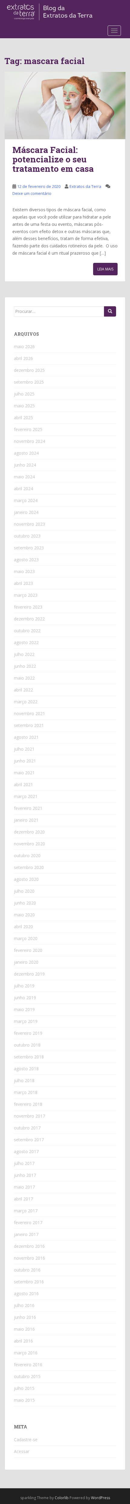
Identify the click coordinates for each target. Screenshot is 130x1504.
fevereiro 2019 (28, 1033)
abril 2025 (23, 417)
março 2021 (25, 796)
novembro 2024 (29, 441)
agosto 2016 (26, 1293)
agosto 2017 (26, 1151)
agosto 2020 (26, 879)
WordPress (100, 1497)
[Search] (110, 311)
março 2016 (25, 1353)
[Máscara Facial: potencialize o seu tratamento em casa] (65, 105)
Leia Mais (105, 269)
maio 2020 (24, 915)
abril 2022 (23, 690)
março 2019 (25, 1021)
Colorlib (62, 1497)
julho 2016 (24, 1305)
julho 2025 (24, 394)
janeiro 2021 (26, 820)
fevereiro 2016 (28, 1364)
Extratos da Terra (85, 186)
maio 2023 (24, 571)
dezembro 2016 (29, 1246)
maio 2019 (24, 1009)
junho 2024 (25, 465)
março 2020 (25, 938)
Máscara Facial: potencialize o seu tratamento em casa (53, 159)
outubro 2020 (27, 855)
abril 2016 (23, 1341)
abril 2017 (23, 1199)
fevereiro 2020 (28, 950)
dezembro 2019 (29, 974)
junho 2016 (25, 1317)
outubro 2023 (27, 536)
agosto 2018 (26, 1068)
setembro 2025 (29, 382)
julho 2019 (24, 986)
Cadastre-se (25, 1439)
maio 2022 (24, 678)
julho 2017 (24, 1163)
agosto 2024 (26, 453)
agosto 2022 (26, 642)
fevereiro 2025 (28, 429)
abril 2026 (23, 358)
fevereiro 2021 (28, 808)
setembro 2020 (29, 867)
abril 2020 (23, 926)
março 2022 (25, 701)
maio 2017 (24, 1187)
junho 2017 (25, 1175)
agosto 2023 (26, 559)
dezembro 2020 (29, 832)
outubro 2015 (27, 1376)
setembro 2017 (29, 1139)
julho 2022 (24, 654)
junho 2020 (25, 903)
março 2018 (25, 1092)
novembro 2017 (29, 1116)
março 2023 (25, 595)
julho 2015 (24, 1388)
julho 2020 (24, 891)
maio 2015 (24, 1400)
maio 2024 (24, 477)
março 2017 (25, 1211)
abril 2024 (23, 488)
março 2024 (25, 500)
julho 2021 (24, 749)
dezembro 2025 (29, 370)
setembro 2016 (29, 1282)
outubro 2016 (27, 1270)
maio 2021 (24, 773)
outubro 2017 (27, 1128)
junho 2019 (25, 997)
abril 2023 (23, 583)
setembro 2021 (29, 725)
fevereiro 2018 (28, 1104)
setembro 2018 (29, 1057)
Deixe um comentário (31, 193)
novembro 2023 (29, 524)
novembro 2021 (29, 713)
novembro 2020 (29, 844)
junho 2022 (25, 666)
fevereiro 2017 (28, 1222)
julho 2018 (24, 1080)
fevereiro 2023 (28, 607)
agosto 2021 (26, 737)
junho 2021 (25, 761)
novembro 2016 (29, 1258)
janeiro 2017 (26, 1234)
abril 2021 (23, 784)
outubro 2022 (27, 630)
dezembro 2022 (29, 619)
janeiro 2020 (26, 962)
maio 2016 (24, 1329)
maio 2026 (24, 346)
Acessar (21, 1451)
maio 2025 (24, 406)
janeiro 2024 (26, 512)
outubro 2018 (27, 1045)
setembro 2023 (29, 548)
